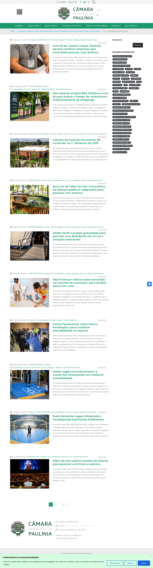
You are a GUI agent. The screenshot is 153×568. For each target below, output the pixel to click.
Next (68, 504)
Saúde (115, 91)
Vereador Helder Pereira (95, 227)
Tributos (134, 101)
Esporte (60, 320)
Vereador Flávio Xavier (121, 120)
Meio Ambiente (135, 85)
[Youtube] (84, 2)
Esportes (125, 79)
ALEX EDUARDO (36, 86)
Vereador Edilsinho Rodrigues (124, 117)
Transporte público (120, 101)
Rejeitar (130, 563)
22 (64, 504)
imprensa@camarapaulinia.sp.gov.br (79, 526)
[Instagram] (88, 2)
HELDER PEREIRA (36, 227)
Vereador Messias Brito (121, 142)
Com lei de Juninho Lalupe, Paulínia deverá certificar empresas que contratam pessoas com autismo (77, 49)
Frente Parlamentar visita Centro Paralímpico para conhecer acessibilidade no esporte (75, 327)
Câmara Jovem (118, 72)
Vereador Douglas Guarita (123, 110)
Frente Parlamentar (70, 320)
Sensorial (83, 273)
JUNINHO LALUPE (44, 40)
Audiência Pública (119, 62)
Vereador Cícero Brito (121, 107)
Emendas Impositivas (120, 75)
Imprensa (115, 26)
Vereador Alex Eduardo (63, 89)
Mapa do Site (72, 2)
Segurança (103, 134)
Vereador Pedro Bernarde (87, 412)
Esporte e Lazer (69, 134)
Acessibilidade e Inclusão (63, 40)
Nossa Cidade (33, 26)
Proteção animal (92, 134)
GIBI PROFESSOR (36, 273)
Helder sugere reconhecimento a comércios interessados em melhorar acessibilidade (78, 375)
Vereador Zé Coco (119, 152)
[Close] (150, 555)
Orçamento (134, 88)
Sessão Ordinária (119, 98)
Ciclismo (34, 89)
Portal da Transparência (97, 26)
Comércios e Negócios (54, 367)
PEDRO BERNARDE (43, 412)
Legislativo (117, 85)
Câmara (137, 69)
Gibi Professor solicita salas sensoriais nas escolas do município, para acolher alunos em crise (80, 283)
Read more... (102, 43)
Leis (39, 89)
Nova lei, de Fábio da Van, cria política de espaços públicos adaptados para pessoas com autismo (79, 190)
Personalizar (115, 563)
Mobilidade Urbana (48, 89)
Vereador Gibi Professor (95, 273)
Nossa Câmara (50, 26)
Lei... (64, 480)
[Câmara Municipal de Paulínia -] (75, 13)
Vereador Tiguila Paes (121, 149)
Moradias (83, 134)
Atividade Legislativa (71, 26)
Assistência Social (120, 59)
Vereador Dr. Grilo (120, 114)
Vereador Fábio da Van (94, 180)
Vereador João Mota (120, 139)
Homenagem (136, 79)
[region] (76, 561)
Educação (75, 273)
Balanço (60, 134)
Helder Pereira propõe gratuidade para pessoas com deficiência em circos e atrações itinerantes (79, 236)
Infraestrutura (128, 82)
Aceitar (144, 563)
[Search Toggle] (94, 2)
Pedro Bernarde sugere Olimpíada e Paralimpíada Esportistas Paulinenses (78, 417)
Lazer (139, 82)
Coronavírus (118, 69)
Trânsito (116, 104)
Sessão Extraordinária (121, 94)
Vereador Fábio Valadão (121, 126)
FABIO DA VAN (34, 180)
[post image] (29, 58)
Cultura (129, 69)
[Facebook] (80, 2)
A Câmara (19, 26)
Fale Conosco (131, 26)
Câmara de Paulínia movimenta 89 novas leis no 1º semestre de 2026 (76, 141)
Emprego (76, 40)
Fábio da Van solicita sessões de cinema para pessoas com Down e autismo (80, 462)
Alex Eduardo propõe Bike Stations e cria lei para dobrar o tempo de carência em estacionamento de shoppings (80, 97)
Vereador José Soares (121, 136)
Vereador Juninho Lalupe (88, 40)
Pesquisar (117, 40)
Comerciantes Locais (79, 227)
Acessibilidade (61, 2)
